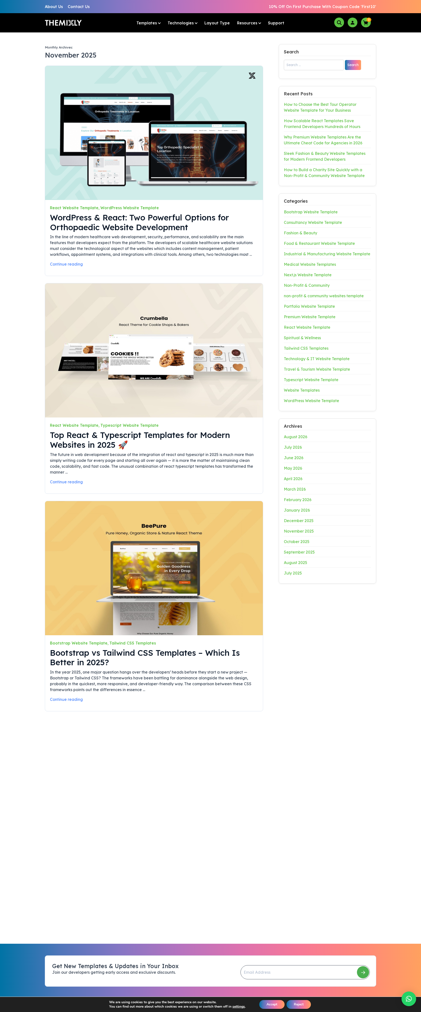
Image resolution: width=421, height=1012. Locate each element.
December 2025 (299, 520)
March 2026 (295, 489)
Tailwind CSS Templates (132, 643)
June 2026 (293, 457)
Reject (299, 1004)
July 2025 (293, 573)
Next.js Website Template (308, 274)
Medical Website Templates (310, 264)
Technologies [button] (181, 22)
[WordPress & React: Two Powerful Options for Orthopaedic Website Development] (154, 133)
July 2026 (293, 447)
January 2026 (297, 510)
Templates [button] (146, 22)
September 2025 (299, 552)
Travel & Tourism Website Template (317, 369)
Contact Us (79, 6)
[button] (409, 999)
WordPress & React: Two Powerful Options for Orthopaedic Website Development (139, 222)
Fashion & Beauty (300, 232)
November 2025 (299, 531)
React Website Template (74, 207)
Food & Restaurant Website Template (319, 243)
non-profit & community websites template (324, 295)
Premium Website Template (309, 316)
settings (238, 1006)
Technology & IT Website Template (317, 358)
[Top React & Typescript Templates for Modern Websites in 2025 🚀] (154, 350)
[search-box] (339, 22)
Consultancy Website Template (313, 222)
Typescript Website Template (129, 425)
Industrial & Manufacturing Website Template (327, 253)
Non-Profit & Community (307, 285)
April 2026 (293, 478)
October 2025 (296, 541)
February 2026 (297, 499)
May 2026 (293, 468)
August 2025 (295, 562)
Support (276, 22)
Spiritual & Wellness (302, 337)
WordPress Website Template (129, 207)
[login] (352, 22)
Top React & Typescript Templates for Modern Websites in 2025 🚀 (140, 440)
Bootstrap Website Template (78, 643)
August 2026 (295, 436)
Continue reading (66, 264)
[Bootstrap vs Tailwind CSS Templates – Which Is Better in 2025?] (154, 568)
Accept (272, 1004)
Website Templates (302, 390)
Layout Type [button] (217, 22)
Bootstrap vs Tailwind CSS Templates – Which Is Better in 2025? (145, 657)
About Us (54, 6)
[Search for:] (314, 66)
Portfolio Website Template (309, 306)
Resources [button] (247, 22)
